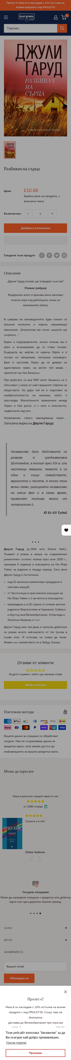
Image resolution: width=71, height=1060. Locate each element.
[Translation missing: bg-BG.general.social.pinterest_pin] (49, 255)
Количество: (12, 213)
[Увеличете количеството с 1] (52, 213)
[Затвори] (65, 991)
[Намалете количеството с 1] (28, 213)
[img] (35, 801)
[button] (35, 240)
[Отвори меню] (6, 17)
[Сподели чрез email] (64, 255)
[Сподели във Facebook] (42, 255)
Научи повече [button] (16, 1042)
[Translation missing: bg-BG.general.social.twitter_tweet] (57, 255)
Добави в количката (35, 228)
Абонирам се (19, 978)
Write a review (35, 685)
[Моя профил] (56, 17)
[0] (63, 17)
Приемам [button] (35, 1052)
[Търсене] (62, 28)
